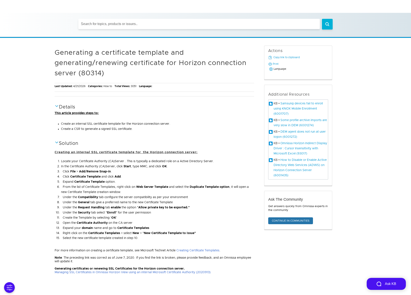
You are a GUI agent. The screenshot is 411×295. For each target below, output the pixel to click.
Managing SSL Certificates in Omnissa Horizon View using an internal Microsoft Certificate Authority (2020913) (133, 272)
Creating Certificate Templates (197, 250)
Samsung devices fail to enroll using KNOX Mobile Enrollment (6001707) (298, 108)
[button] (327, 24)
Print (275, 64)
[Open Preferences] (9, 287)
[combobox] (199, 24)
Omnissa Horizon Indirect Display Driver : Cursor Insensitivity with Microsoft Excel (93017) (300, 148)
